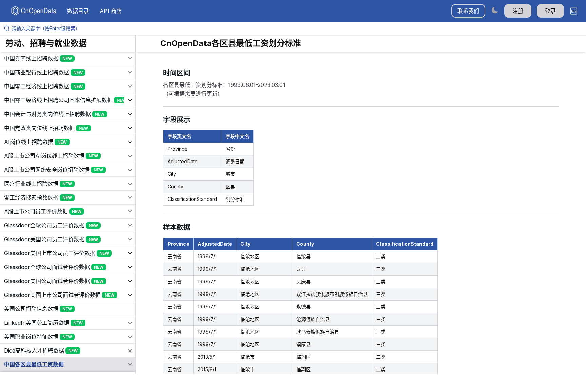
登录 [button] (550, 10)
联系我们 (468, 10)
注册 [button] (517, 10)
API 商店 (111, 10)
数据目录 (78, 10)
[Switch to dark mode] (495, 10)
